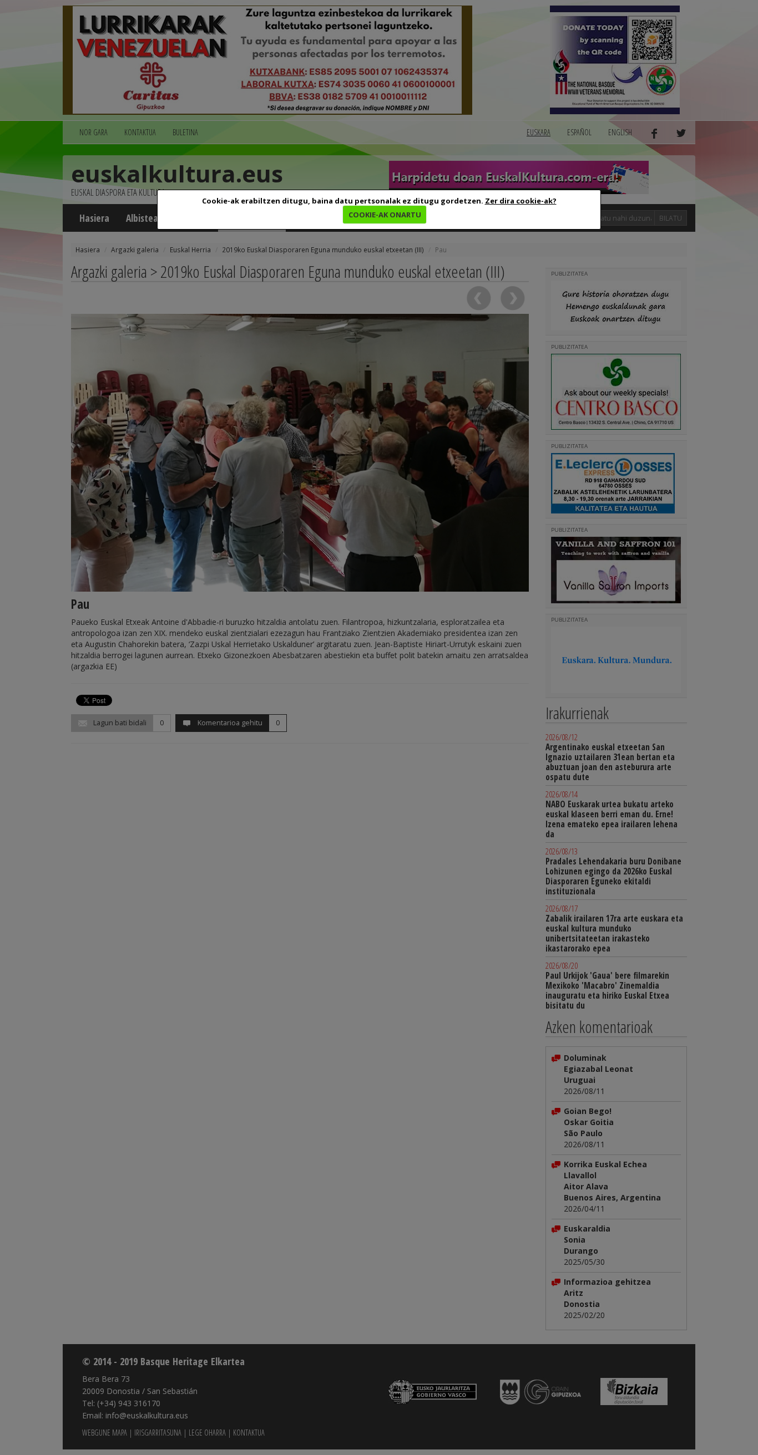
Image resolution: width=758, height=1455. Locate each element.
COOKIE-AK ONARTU (384, 215)
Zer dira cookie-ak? (521, 201)
